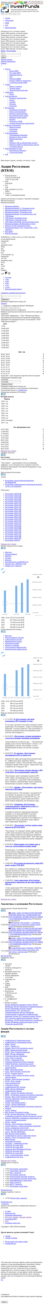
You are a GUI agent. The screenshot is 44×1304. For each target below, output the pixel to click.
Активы (8, 558)
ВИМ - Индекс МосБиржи (14, 1054)
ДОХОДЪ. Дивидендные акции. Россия (19, 1130)
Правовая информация (13, 1215)
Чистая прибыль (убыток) (14, 638)
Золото (11, 100)
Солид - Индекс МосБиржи (15, 1132)
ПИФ (7, 23)
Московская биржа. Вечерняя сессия (18, 210)
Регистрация (11, 51)
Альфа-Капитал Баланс (13, 1091)
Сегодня (8, 277)
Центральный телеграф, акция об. (22, 1176)
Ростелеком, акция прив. (19, 1169)
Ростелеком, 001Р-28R (13, 536)
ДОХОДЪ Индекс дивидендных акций (19, 1064)
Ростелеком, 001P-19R (13, 511)
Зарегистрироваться (8, 61)
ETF (6, 25)
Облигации (9, 20)
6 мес (7, 283)
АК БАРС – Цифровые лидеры (16, 1143)
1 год (7, 285)
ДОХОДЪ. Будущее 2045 (14, 1153)
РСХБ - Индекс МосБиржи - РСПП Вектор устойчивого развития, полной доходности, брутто (23, 1115)
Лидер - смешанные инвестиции (17, 1128)
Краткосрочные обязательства (16, 649)
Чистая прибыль (11, 554)
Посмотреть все (6, 1190)
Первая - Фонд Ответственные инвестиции (21, 1097)
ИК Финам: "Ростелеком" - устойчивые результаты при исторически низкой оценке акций (24, 924)
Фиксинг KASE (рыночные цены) (17, 226)
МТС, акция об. (15, 1173)
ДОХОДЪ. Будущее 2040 (14, 1147)
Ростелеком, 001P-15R (13, 503)
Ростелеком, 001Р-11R (13, 531)
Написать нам (10, 1213)
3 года (7, 287)
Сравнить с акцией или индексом (13, 293)
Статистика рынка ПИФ (18, 82)
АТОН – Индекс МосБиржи (15, 1104)
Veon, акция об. (15, 1182)
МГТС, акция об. (16, 1184)
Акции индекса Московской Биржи (18, 1149)
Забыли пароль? (6, 59)
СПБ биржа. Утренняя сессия (15, 220)
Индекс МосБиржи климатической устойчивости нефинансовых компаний (21, 1014)
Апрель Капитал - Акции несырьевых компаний (23, 1126)
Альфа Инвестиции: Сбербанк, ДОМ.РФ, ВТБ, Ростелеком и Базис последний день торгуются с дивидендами (25, 950)
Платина (12, 104)
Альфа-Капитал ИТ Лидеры (15, 1087)
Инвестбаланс (10, 1139)
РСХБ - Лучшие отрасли (14, 1073)
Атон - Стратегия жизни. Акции (17, 1155)
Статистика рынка (16, 152)
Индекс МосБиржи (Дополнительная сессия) (21, 1022)
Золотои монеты (11, 96)
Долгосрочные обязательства (15, 647)
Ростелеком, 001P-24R (13, 517)
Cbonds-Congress (11, 1238)
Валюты (12, 119)
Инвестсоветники (15, 139)
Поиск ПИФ (13, 71)
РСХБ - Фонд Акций (12, 1081)
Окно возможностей (12, 1083)
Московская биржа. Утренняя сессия (18, 212)
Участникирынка (11, 133)
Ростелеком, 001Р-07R (13, 525)
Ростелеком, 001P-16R (13, 505)
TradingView (22, 390)
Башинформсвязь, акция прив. (21, 1180)
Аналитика (13, 129)
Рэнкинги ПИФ (15, 79)
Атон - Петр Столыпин (13, 1058)
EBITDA (8, 556)
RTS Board (9, 231)
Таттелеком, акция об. (18, 1171)
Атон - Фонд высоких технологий (17, 1071)
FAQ (7, 1221)
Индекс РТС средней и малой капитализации (23, 1017)
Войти (3, 51)
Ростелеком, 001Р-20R (13, 532)
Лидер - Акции (10, 1122)
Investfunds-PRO (11, 1219)
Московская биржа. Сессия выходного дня (20, 214)
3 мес (7, 281)
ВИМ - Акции (10, 1044)
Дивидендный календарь (18, 90)
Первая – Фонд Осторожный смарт (18, 1137)
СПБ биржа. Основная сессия (16, 218)
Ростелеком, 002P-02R (13, 538)
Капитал (8, 560)
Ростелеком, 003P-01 (12, 540)
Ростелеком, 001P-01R (13, 494)
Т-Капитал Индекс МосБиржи (16, 1056)
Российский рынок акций (18, 115)
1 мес (7, 279)
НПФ (11, 141)
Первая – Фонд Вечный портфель (17, 1079)
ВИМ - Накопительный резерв (16, 1050)
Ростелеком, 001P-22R (13, 513)
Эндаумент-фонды (16, 147)
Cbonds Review (10, 1243)
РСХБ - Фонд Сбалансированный (17, 1052)
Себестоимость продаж (13, 639)
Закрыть (4, 303)
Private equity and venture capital (16, 1242)
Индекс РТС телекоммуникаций (17, 1011)
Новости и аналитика (13, 125)
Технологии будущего (13, 1141)
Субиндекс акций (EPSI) (14, 1024)
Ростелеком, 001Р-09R (13, 529)
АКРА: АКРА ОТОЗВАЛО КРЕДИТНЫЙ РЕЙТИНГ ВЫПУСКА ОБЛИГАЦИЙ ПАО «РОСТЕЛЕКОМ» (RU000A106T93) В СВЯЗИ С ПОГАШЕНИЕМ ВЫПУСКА (26, 916)
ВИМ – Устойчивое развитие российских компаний (24, 1095)
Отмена (3, 63)
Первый (8, 1108)
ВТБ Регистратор (11, 233)
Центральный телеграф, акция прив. (23, 1178)
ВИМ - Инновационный (14, 1069)
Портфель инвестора (12, 1223)
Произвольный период (13, 289)
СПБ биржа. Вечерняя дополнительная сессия (22, 222)
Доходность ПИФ (15, 121)
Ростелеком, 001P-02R (13, 496)
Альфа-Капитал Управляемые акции (18, 1042)
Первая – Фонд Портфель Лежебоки (18, 1124)
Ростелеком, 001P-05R (13, 501)
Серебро (12, 102)
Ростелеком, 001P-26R (13, 521)
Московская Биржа (12, 206)
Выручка (8, 552)
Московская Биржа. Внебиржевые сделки (20, 224)
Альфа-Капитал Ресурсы (14, 1157)
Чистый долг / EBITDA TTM (15, 564)
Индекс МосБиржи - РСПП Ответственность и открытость (23, 1019)
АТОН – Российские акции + (15, 1102)
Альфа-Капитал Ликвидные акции (17, 1040)
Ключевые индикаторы (17, 110)
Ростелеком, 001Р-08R (13, 527)
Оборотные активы (12, 643)
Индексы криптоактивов (18, 114)
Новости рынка (15, 127)
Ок (2, 1280)
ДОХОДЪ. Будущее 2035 (14, 1151)
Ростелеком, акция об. (18, 1175)
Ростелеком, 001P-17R (13, 507)
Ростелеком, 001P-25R (13, 519)
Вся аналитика (6, 956)
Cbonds (7, 1236)
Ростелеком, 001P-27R (13, 523)
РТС (18, 1010)
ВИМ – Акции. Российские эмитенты (19, 1093)
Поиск (11, 94)
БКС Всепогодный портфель (15, 1134)
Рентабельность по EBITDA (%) (16, 562)
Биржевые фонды (15, 75)
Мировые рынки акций (17, 117)
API (6, 154)
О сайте (8, 1211)
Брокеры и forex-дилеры (18, 137)
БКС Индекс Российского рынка (17, 1112)
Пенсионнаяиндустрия (13, 148)
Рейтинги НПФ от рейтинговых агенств (24, 145)
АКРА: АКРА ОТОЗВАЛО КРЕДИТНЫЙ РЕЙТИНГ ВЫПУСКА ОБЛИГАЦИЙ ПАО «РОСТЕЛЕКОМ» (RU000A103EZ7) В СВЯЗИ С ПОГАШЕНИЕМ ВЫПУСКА (26, 941)
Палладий (13, 106)
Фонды (7, 69)
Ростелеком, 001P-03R (13, 498)
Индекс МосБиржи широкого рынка (18, 1005)
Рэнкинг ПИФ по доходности (20, 81)
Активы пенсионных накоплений (21, 123)
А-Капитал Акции (12, 1085)
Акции (7, 18)
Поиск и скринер (15, 86)
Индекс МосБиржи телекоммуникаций (28, 1006)
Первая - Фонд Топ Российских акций (19, 1048)
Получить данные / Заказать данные (18, 1217)
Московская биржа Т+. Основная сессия (19, 208)
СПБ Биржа (9, 216)
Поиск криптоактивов (17, 112)
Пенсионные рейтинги (17, 150)
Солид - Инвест (11, 1110)
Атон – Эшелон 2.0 (12, 1046)
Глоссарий (13, 131)
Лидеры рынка (14, 88)
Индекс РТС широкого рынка (24, 1016)
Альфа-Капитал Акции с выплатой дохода (20, 1135)
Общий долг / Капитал (13, 566)
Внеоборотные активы (13, 641)
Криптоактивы (10, 28)
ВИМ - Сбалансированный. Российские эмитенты (23, 1106)
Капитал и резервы (12, 645)
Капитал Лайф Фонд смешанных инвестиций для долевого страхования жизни (23, 1119)
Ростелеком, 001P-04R (13, 499)
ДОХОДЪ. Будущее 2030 (14, 1145)
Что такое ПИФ (15, 73)
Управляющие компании (18, 135)
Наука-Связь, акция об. (18, 1198)
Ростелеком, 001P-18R (13, 509)
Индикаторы (9, 108)
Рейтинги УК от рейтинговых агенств (23, 143)
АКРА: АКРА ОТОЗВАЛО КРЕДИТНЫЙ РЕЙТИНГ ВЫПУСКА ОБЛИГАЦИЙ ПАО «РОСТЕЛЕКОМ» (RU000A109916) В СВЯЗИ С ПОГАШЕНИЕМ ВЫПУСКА (26, 931)
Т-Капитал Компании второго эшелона (19, 1062)
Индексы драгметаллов (17, 98)
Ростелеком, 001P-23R (13, 515)
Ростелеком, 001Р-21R (13, 534)
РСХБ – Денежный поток (14, 1060)
